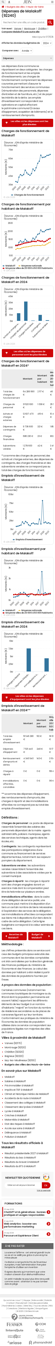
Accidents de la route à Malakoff (23, 1098)
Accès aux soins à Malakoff (20, 1128)
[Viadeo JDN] (40, 1336)
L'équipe (26, 1300)
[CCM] (40, 1324)
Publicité (48, 1300)
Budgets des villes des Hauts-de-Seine (27, 1064)
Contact (11, 1303)
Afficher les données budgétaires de (21, 43)
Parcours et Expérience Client (21, 1234)
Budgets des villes (16, 7)
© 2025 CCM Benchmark (27, 1311)
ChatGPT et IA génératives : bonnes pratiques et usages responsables (25, 1212)
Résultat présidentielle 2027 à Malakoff (26, 1153)
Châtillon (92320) (14, 1052)
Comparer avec (10, 50)
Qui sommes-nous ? (12, 1300)
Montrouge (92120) (15, 1047)
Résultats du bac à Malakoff (20, 1157)
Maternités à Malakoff (17, 1119)
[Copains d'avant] (15, 1336)
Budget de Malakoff (37, 936)
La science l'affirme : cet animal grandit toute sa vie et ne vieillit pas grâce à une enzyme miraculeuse (27, 1255)
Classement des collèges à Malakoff (25, 1102)
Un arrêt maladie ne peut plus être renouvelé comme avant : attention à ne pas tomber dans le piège (27, 1281)
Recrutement (21, 1303)
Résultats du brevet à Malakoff (22, 1162)
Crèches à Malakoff (16, 1115)
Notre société (37, 1300)
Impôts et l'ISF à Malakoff (19, 1089)
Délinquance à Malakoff (18, 1132)
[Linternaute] (15, 1330)
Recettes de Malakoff (15, 936)
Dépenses (8, 58)
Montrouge (29, 28)
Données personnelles (38, 1303)
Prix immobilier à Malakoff (19, 1085)
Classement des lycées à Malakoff (24, 1107)
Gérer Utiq (28, 1306)
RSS (51, 1306)
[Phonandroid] (40, 1342)
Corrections (12, 1308)
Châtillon (42, 28)
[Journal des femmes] (15, 1324)
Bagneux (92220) (14, 1056)
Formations (13, 1203)
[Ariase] (15, 1342)
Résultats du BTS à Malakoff (20, 1166)
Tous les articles (40, 1306)
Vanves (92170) (13, 1043)
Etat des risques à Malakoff (20, 1124)
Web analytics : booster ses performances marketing (20, 1224)
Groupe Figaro (41, 1308)
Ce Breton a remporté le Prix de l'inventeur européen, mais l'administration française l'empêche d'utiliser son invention (26, 1264)
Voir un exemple (43, 1190)
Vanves (17, 28)
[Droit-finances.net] (40, 1330)
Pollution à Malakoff (16, 1137)
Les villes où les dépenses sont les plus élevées (29, 122)
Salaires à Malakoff (15, 1081)
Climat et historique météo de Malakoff (27, 1094)
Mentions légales (26, 1308)
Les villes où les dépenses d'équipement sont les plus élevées (29, 697)
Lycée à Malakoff (14, 1111)
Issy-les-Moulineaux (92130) (20, 1060)
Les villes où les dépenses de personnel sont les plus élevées (29, 353)
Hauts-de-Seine (36, 7)
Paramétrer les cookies (12, 1306)
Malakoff (10, 1077)
